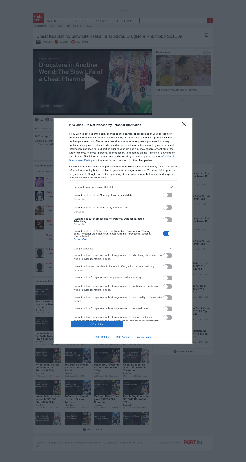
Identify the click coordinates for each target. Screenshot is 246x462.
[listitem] (123, 187)
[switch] (167, 195)
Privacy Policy (143, 336)
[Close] (185, 125)
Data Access (123, 336)
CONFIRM (97, 324)
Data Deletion (102, 336)
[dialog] (123, 231)
